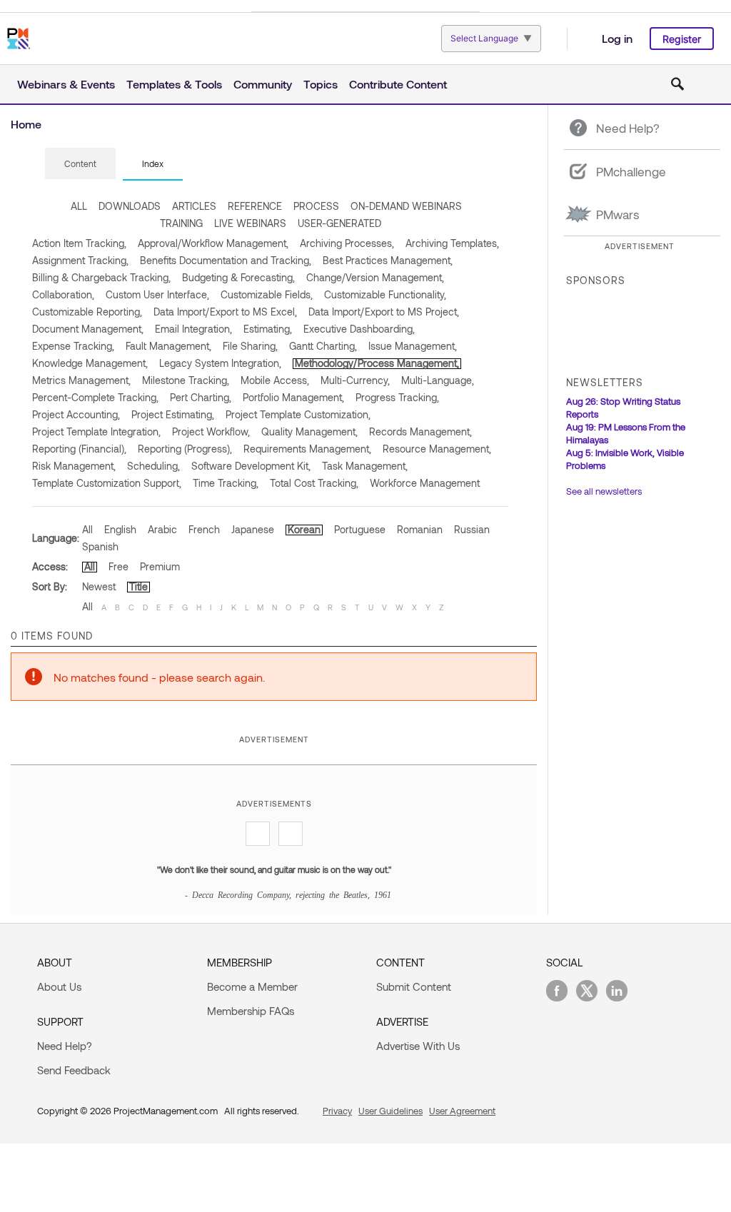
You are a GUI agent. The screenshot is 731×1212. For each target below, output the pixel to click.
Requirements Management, (307, 449)
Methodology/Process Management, (377, 363)
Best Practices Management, (388, 260)
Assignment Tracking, (80, 260)
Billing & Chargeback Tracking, (101, 277)
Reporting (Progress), (185, 449)
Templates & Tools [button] (174, 84)
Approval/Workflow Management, (213, 243)
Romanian (420, 529)
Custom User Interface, (157, 294)
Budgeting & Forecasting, (238, 277)
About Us (59, 986)
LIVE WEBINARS (250, 223)
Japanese (252, 529)
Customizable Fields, (267, 294)
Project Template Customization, (298, 414)
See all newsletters (604, 491)
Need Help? (64, 1045)
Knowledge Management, (90, 363)
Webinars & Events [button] (66, 84)
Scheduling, (153, 466)
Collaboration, (63, 294)
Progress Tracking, (397, 397)
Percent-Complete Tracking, (95, 397)
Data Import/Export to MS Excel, (225, 311)
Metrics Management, (81, 380)
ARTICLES (194, 206)
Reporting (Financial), (79, 449)
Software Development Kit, (251, 466)
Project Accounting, (76, 414)
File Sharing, (250, 346)
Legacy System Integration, (220, 363)
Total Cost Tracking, (314, 483)
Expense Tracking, (73, 346)
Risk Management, (74, 466)
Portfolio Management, (293, 397)
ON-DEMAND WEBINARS (406, 206)
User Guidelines (390, 1110)
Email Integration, (193, 329)
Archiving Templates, (452, 243)
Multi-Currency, (355, 380)
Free (118, 566)
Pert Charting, (200, 397)
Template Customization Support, (106, 483)
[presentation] (80, 163)
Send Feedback (74, 1070)
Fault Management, (168, 346)
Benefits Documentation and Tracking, (225, 260)
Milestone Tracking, (185, 380)
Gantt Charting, (323, 346)
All (87, 529)
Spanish (100, 546)
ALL (79, 206)
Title (138, 586)
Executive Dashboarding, (359, 329)
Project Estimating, (172, 414)
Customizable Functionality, (385, 294)
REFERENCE (255, 206)
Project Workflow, (211, 431)
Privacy (337, 1110)
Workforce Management (425, 483)
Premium (160, 566)
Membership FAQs (250, 1010)
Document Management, (87, 329)
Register (681, 39)
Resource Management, (437, 449)
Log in (617, 38)
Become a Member (252, 986)
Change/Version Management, (375, 277)
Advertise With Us (418, 1045)
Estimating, (267, 329)
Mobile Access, (275, 380)
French (204, 529)
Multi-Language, (437, 380)
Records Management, (420, 431)
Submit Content (413, 986)
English (120, 529)
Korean (304, 529)
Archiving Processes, (347, 243)
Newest (99, 586)
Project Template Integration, (96, 431)
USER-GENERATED (339, 223)
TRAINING (181, 223)
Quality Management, (309, 431)
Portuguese (359, 529)
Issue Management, (412, 346)
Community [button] (262, 84)
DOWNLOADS (130, 206)
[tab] (80, 164)
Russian (472, 529)
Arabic (162, 529)
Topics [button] (320, 84)
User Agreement (462, 1110)
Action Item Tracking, (79, 243)
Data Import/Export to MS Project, (383, 311)
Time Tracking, (225, 483)
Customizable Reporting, (87, 311)
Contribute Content (398, 84)
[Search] (677, 84)
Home (26, 124)
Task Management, (365, 466)
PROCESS (316, 206)
